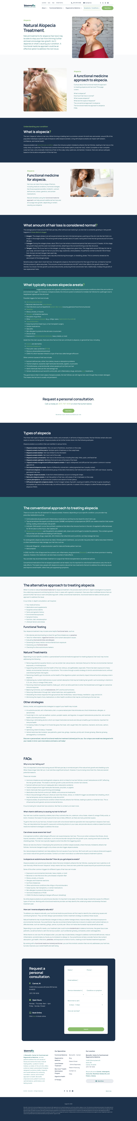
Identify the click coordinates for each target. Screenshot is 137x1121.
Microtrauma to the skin (34, 302)
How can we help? (74, 1011)
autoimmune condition (45, 145)
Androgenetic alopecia (60, 262)
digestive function (48, 638)
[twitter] (102, 2)
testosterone (50, 690)
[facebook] (100, 2)
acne (83, 371)
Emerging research (30, 289)
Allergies (29, 314)
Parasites (29, 309)
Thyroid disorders (32, 321)
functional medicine (47, 590)
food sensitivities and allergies (44, 640)
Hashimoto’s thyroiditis (67, 319)
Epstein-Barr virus (56, 307)
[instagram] (105, 2)
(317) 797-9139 (34, 993)
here (34, 1016)
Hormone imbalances (33, 346)
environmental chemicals (43, 336)
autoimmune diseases (38, 319)
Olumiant (83, 552)
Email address (73, 980)
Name (70, 970)
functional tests (62, 631)
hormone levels (42, 645)
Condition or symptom (94, 990)
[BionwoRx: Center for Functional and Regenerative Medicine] (30, 5)
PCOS (47, 349)
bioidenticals (74, 928)
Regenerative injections (34, 531)
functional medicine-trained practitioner (48, 943)
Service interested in (75, 990)
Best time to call (74, 1001)
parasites (73, 635)
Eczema (29, 344)
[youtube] (107, 2)
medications (36, 371)
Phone (89, 970)
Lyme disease (47, 304)
